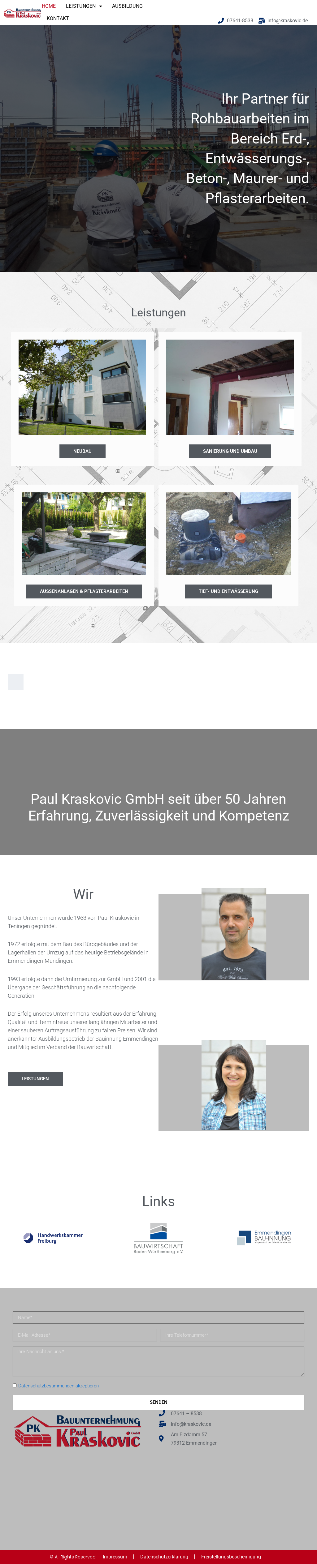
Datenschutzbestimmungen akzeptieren (58, 1386)
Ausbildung (127, 6)
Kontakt (58, 18)
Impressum (115, 1557)
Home (49, 6)
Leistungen (81, 6)
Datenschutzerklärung (164, 1557)
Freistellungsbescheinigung (231, 1557)
